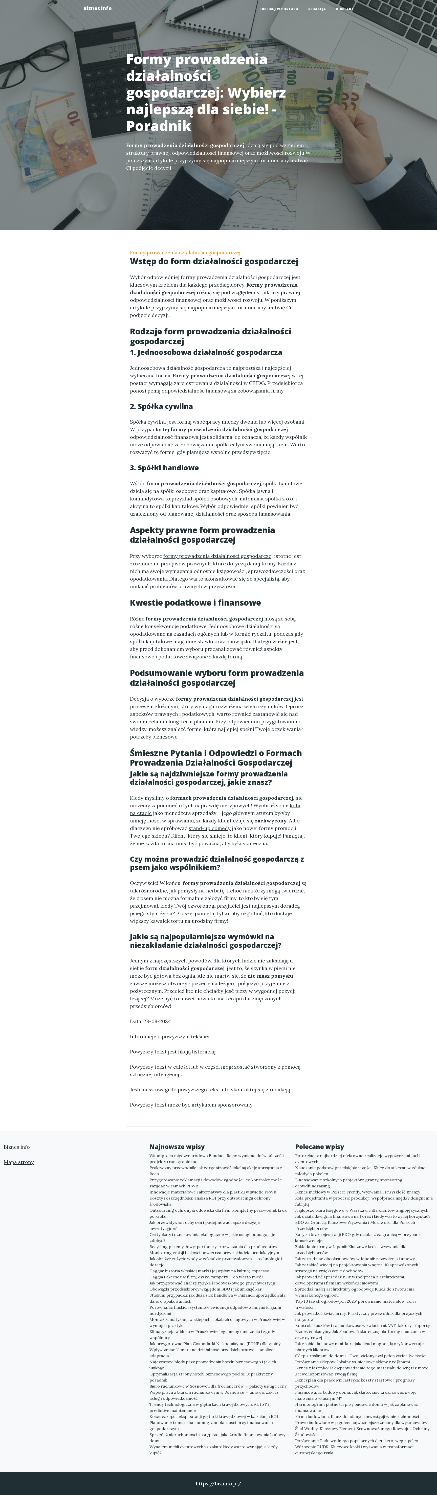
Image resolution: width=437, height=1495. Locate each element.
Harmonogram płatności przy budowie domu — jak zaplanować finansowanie (356, 1407)
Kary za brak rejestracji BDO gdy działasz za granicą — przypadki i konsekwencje (359, 1237)
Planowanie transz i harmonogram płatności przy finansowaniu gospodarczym (211, 1425)
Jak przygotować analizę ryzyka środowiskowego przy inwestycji (212, 1282)
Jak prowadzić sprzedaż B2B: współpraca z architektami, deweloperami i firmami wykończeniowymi (350, 1279)
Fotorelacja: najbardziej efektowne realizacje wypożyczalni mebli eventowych (358, 1158)
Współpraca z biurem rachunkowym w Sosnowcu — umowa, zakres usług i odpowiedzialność (214, 1395)
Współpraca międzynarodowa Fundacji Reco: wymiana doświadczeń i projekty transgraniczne (216, 1158)
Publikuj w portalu (278, 9)
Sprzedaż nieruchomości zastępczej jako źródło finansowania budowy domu (217, 1437)
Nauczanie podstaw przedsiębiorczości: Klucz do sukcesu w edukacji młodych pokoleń (361, 1170)
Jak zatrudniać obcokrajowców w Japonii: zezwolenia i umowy (355, 1258)
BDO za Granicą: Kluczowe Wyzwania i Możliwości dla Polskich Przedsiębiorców (355, 1225)
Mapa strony (19, 1162)
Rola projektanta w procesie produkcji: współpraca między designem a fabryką (364, 1201)
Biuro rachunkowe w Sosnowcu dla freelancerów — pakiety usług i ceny (218, 1386)
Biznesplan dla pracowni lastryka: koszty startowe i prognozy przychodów (354, 1383)
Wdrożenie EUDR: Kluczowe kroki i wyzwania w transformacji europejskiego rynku (354, 1449)
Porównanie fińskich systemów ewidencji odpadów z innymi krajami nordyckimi (215, 1310)
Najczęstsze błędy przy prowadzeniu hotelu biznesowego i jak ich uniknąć (212, 1364)
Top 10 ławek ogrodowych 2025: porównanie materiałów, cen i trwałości (355, 1304)
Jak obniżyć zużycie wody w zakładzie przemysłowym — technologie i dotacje (215, 1261)
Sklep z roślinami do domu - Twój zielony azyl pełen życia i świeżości (360, 1355)
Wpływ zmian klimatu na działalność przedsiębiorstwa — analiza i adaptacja (212, 1352)
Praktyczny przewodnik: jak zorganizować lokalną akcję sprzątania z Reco (215, 1170)
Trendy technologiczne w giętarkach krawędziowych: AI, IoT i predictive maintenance (209, 1407)
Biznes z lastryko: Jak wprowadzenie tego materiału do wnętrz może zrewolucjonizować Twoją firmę (361, 1370)
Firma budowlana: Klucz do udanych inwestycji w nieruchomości (357, 1416)
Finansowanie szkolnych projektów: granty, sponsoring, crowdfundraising (349, 1182)
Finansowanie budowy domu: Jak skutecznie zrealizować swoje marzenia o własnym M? (356, 1395)
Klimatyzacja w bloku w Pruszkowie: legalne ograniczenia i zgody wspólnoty (212, 1334)
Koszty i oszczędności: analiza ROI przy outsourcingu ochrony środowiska (209, 1201)
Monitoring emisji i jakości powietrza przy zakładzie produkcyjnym (214, 1252)
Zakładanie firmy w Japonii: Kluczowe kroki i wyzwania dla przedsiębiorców (350, 1249)
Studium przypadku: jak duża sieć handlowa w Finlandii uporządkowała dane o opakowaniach (217, 1298)
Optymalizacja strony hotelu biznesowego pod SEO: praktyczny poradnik (211, 1377)
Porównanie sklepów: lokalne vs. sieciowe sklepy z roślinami (352, 1361)
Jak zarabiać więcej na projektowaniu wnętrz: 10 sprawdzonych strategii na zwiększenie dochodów (356, 1267)
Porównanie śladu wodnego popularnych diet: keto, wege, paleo (356, 1440)
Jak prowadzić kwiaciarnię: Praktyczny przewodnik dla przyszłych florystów (358, 1316)
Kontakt (345, 9)
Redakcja (317, 9)
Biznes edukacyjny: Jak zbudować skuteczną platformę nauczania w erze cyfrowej (360, 1334)
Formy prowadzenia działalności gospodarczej (185, 252)
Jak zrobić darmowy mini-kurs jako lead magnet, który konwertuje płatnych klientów (359, 1346)
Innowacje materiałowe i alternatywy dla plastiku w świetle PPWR (212, 1191)
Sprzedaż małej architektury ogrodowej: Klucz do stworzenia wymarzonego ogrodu (354, 1292)
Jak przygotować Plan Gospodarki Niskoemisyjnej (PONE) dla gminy (214, 1343)
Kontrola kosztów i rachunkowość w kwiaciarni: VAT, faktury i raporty (362, 1325)
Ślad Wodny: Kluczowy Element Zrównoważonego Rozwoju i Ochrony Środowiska (362, 1431)
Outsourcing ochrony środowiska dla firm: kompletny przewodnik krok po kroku (218, 1213)
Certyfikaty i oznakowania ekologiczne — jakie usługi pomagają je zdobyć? (212, 1237)
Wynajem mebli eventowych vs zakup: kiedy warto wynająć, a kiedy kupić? (213, 1449)
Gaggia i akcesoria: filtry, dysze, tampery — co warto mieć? (206, 1276)
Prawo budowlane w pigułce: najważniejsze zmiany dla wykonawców (361, 1422)
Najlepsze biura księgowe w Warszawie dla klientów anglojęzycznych (361, 1210)
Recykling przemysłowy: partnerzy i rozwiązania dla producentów (213, 1246)
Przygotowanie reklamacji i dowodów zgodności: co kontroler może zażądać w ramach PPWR (215, 1182)
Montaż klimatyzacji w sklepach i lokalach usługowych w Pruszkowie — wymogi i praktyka (217, 1322)
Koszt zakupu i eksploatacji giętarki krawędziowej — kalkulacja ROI (213, 1416)
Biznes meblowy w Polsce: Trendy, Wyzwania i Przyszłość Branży (357, 1191)
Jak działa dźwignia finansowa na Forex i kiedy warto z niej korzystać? (362, 1216)
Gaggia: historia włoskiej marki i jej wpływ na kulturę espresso (209, 1270)
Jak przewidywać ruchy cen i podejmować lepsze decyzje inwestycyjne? (204, 1225)
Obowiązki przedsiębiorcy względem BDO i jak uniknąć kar (205, 1289)
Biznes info (97, 8)
